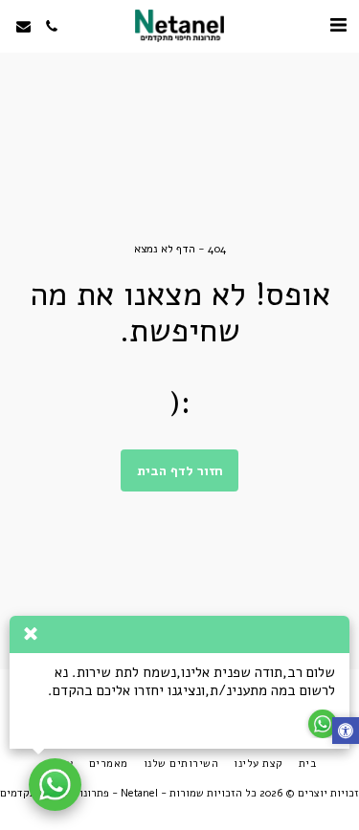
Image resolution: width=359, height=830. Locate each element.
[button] (338, 25)
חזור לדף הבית (180, 471)
